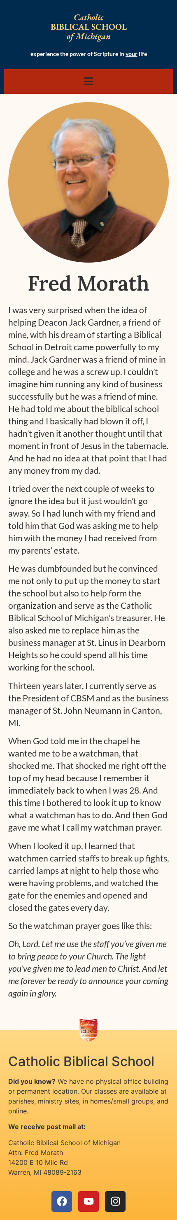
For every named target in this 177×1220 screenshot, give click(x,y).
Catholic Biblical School (81, 1061)
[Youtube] (88, 1201)
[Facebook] (61, 1201)
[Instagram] (115, 1201)
